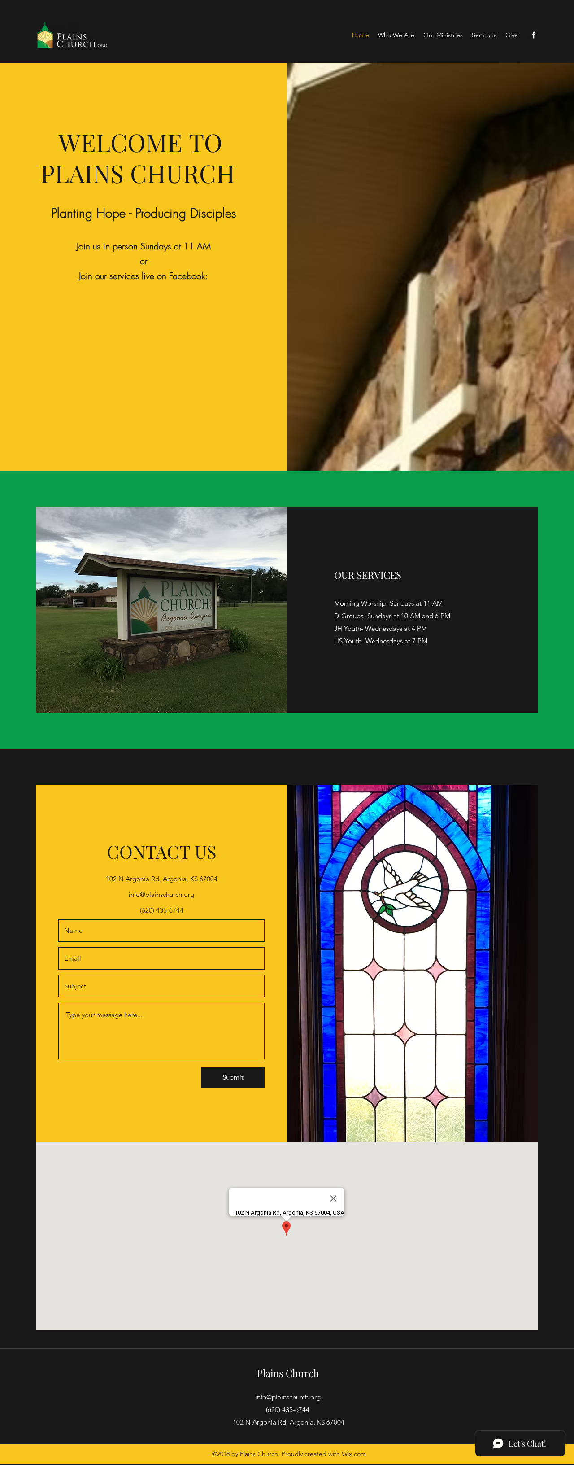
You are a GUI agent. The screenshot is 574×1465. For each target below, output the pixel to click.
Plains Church (288, 1373)
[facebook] (533, 35)
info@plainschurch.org (161, 894)
